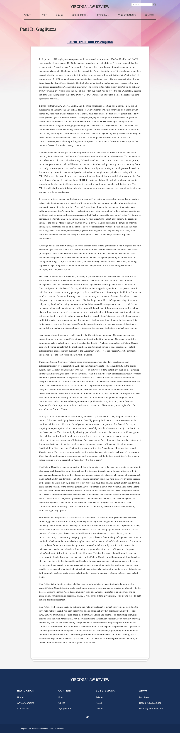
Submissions (79, 15)
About (27, 15)
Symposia (101, 15)
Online (59, 15)
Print (44, 15)
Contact (149, 15)
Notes (99, 702)
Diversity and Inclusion (151, 708)
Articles (100, 697)
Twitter (87, 717)
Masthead (144, 697)
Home (20, 697)
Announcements (127, 15)
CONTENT (65, 690)
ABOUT (144, 690)
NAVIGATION (25, 690)
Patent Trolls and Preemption (90, 41)
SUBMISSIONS (105, 690)
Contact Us (23, 708)
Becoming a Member (150, 702)
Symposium (64, 708)
